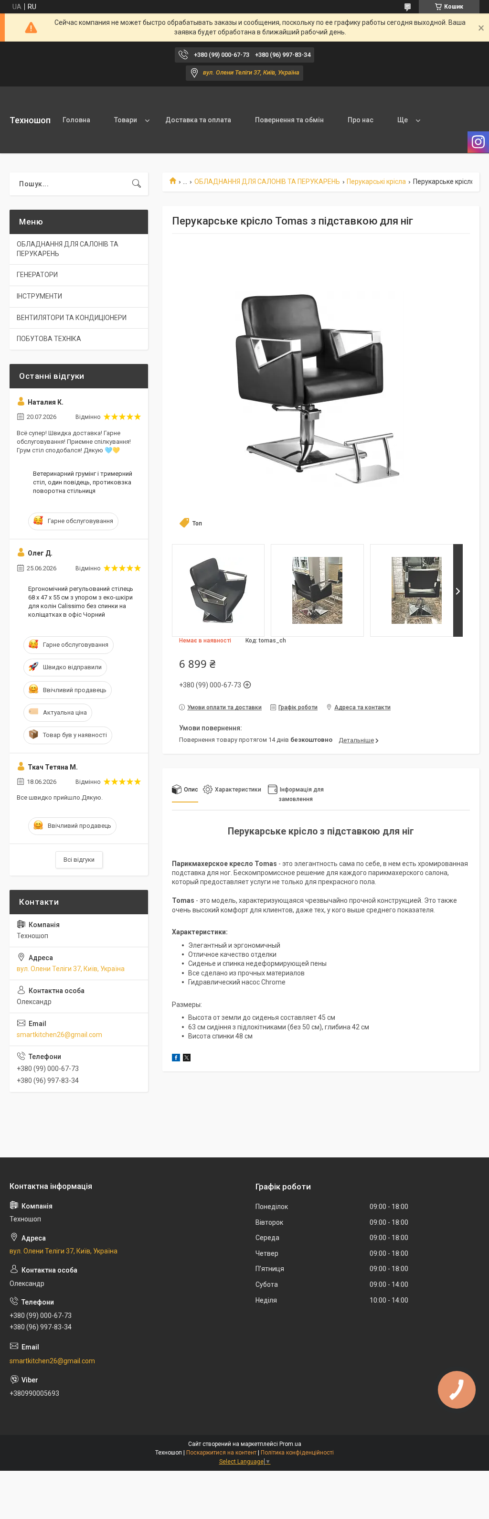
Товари (125, 120)
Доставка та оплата (198, 120)
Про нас (360, 120)
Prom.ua (290, 1444)
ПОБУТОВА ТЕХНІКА (49, 338)
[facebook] (176, 1059)
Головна (76, 120)
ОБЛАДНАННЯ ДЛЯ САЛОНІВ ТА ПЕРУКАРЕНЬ (267, 181)
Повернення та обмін (289, 120)
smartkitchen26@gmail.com (59, 1034)
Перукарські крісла (376, 181)
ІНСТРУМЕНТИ (39, 296)
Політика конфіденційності (297, 1452)
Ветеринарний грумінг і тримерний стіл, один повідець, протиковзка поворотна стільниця (82, 482)
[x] (187, 1059)
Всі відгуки (79, 859)
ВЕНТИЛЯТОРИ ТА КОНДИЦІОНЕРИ (72, 317)
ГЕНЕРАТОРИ (37, 274)
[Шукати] (136, 183)
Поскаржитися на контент (221, 1452)
